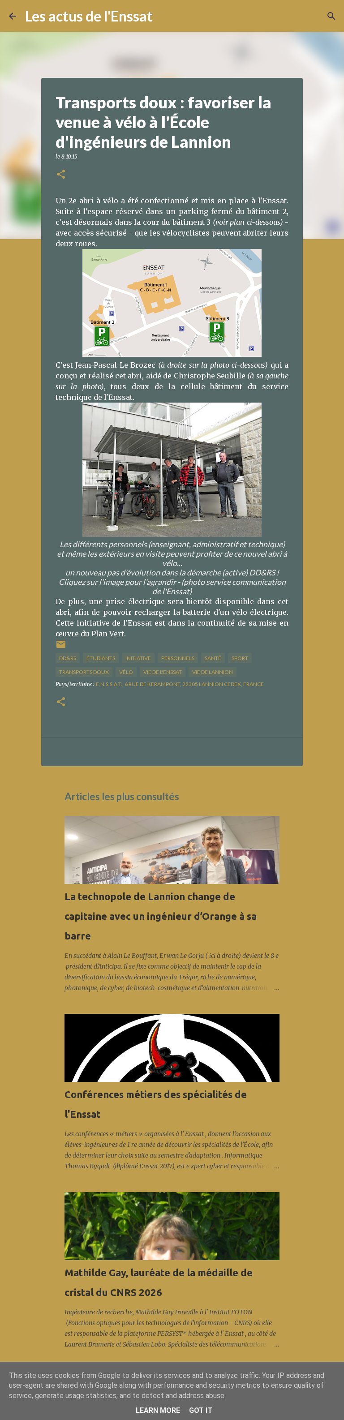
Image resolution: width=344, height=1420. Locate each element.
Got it (200, 1410)
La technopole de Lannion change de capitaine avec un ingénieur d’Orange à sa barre (160, 916)
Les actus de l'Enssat (89, 16)
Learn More (158, 1410)
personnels (177, 658)
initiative (138, 658)
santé (213, 658)
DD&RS (67, 658)
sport (240, 658)
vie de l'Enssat (162, 672)
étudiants (100, 658)
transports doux (84, 672)
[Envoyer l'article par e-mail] (61, 647)
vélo (126, 672)
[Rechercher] (165, 16)
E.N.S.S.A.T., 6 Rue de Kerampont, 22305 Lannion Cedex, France (180, 684)
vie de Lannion (212, 672)
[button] (61, 175)
